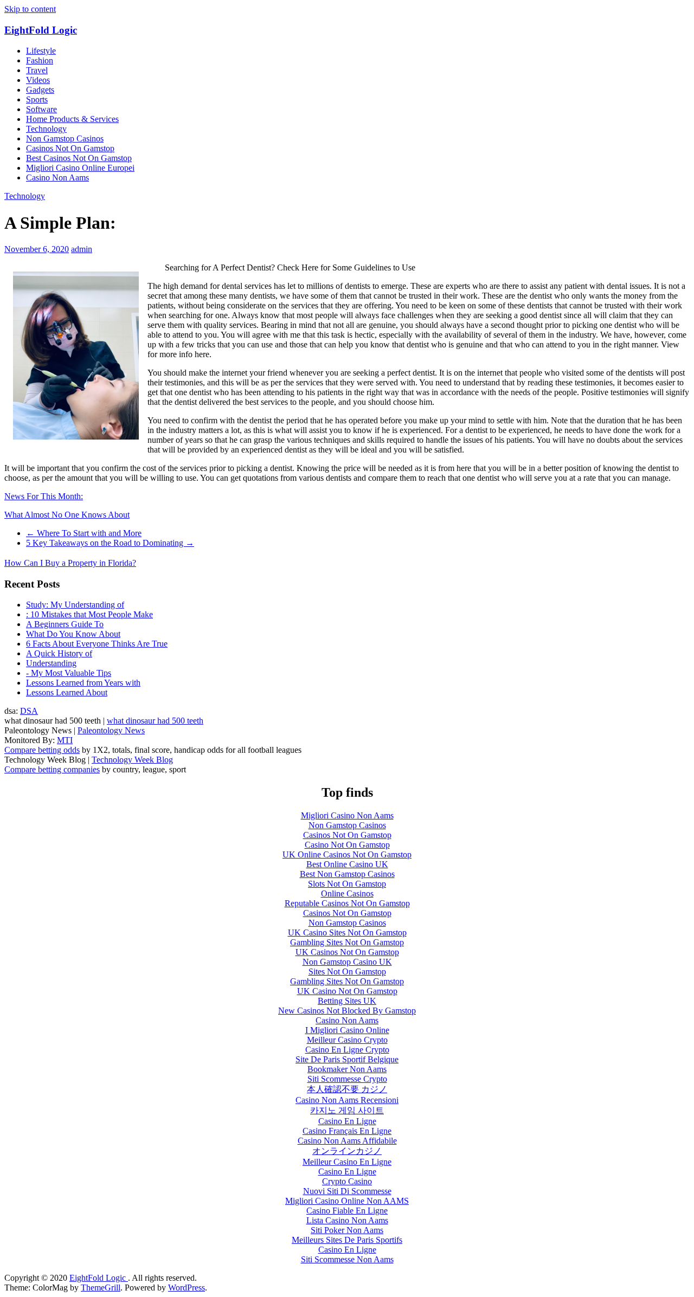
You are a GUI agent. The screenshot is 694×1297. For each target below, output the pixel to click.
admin (81, 249)
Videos (38, 80)
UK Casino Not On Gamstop (347, 991)
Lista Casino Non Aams (347, 1220)
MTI (65, 740)
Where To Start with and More (84, 533)
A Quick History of (59, 653)
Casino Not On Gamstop (347, 844)
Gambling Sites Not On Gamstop (347, 942)
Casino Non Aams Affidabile (347, 1140)
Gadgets (40, 89)
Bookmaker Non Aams (347, 1069)
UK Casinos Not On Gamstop (347, 952)
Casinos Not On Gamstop (70, 148)
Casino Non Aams (57, 177)
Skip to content (30, 9)
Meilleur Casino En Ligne (347, 1161)
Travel (37, 70)
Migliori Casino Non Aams (347, 815)
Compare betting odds (42, 749)
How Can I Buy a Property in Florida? (70, 562)
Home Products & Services (72, 119)
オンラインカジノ (347, 1151)
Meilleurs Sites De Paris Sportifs (347, 1239)
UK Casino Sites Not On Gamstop (347, 932)
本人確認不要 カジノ (347, 1089)
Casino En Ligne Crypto (347, 1049)
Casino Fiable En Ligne (347, 1210)
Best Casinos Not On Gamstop (79, 158)
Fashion (39, 60)
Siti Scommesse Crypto (347, 1078)
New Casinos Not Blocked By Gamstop (347, 1010)
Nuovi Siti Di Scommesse (347, 1191)
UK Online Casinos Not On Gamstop (347, 854)
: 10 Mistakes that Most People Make (89, 614)
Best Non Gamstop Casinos (347, 874)
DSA (29, 710)
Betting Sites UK (347, 1000)
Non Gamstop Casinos (65, 138)
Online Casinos (347, 893)
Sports (37, 99)
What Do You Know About (73, 633)
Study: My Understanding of (75, 604)
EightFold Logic (40, 30)
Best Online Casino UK (347, 864)
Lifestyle (41, 50)
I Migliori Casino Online (347, 1030)
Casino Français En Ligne (347, 1130)
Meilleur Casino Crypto (347, 1039)
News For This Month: (43, 496)
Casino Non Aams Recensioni (347, 1100)
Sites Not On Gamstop (347, 971)
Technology (46, 128)
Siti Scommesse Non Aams (347, 1259)
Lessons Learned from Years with (83, 682)
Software (41, 109)
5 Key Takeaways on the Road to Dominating (110, 542)
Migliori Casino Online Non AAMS (347, 1200)
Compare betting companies (52, 769)
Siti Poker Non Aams (347, 1230)
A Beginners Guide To (65, 624)
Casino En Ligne (347, 1121)
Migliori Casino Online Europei (80, 167)
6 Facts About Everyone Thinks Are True (97, 643)
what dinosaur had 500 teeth (155, 720)
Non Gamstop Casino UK (347, 961)
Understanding (51, 663)
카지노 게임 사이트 (347, 1110)
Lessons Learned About (66, 692)
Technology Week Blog (132, 759)
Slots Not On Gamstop (347, 883)
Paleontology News (111, 730)
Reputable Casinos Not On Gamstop (347, 903)
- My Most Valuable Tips (68, 672)
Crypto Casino (347, 1181)
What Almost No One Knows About (67, 514)
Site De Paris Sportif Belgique (347, 1059)
